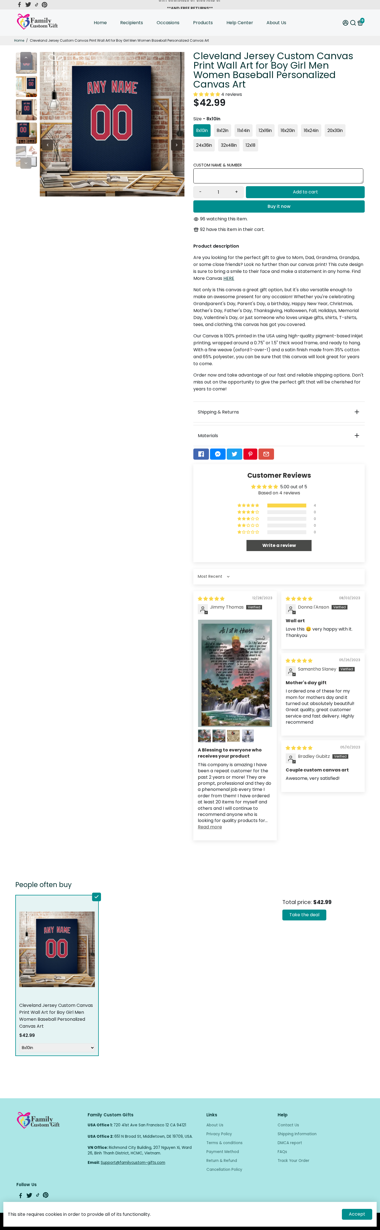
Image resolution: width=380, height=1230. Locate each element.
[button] (207, 94)
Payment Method (222, 1151)
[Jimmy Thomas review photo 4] (233, 736)
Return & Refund (221, 1160)
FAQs (282, 1151)
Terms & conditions (224, 1143)
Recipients (131, 22)
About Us (276, 22)
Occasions (168, 22)
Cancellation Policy (224, 1169)
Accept (357, 1214)
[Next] (25, 163)
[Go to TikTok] (37, 5)
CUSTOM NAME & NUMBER (217, 165)
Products (203, 22)
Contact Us (288, 1125)
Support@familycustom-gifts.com (133, 1162)
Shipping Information (297, 1134)
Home (100, 22)
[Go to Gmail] (266, 454)
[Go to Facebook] (19, 5)
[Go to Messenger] (218, 454)
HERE (228, 278)
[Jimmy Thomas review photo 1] (235, 673)
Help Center (239, 22)
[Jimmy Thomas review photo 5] (248, 736)
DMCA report (290, 1143)
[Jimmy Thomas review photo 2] (204, 736)
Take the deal (304, 915)
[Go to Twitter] (28, 5)
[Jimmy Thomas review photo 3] (219, 736)
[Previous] (25, 57)
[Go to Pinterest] (44, 5)
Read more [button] (210, 827)
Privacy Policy (219, 1134)
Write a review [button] (279, 545)
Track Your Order (293, 1160)
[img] (211, 599)
